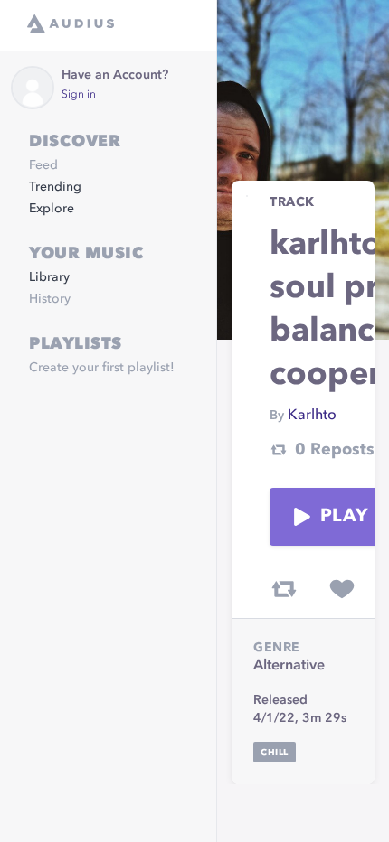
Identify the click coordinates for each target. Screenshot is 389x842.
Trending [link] (55, 187)
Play (343, 517)
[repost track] (284, 589)
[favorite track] (341, 589)
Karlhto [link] (312, 415)
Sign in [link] (79, 94)
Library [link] (49, 277)
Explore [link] (51, 208)
